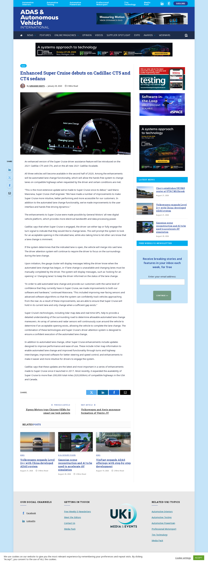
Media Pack (147, 3)
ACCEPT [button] (198, 557)
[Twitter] (10, 177)
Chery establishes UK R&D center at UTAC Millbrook (170, 190)
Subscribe (180, 3)
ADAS (23, 66)
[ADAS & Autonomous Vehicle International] (39, 19)
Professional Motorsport (102, 3)
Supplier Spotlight (118, 35)
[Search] (186, 35)
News (30, 35)
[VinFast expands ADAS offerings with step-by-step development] (113, 442)
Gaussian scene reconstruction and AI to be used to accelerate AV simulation (75, 464)
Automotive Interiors (27, 3)
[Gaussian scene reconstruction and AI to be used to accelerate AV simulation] (75, 442)
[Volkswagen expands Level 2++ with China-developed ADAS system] (37, 442)
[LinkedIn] (10, 170)
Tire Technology (130, 3)
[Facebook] (10, 185)
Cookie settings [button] (183, 557)
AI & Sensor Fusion (67, 455)
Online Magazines (65, 35)
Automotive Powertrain (75, 3)
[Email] (10, 193)
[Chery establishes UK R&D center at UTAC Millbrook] (145, 192)
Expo (137, 35)
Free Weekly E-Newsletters (77, 511)
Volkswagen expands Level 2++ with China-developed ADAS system (37, 463)
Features (45, 35)
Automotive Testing (52, 3)
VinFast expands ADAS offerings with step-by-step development (113, 463)
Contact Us (69, 523)
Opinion (87, 35)
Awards (148, 35)
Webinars (164, 35)
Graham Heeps (37, 86)
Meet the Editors (72, 517)
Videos (99, 35)
